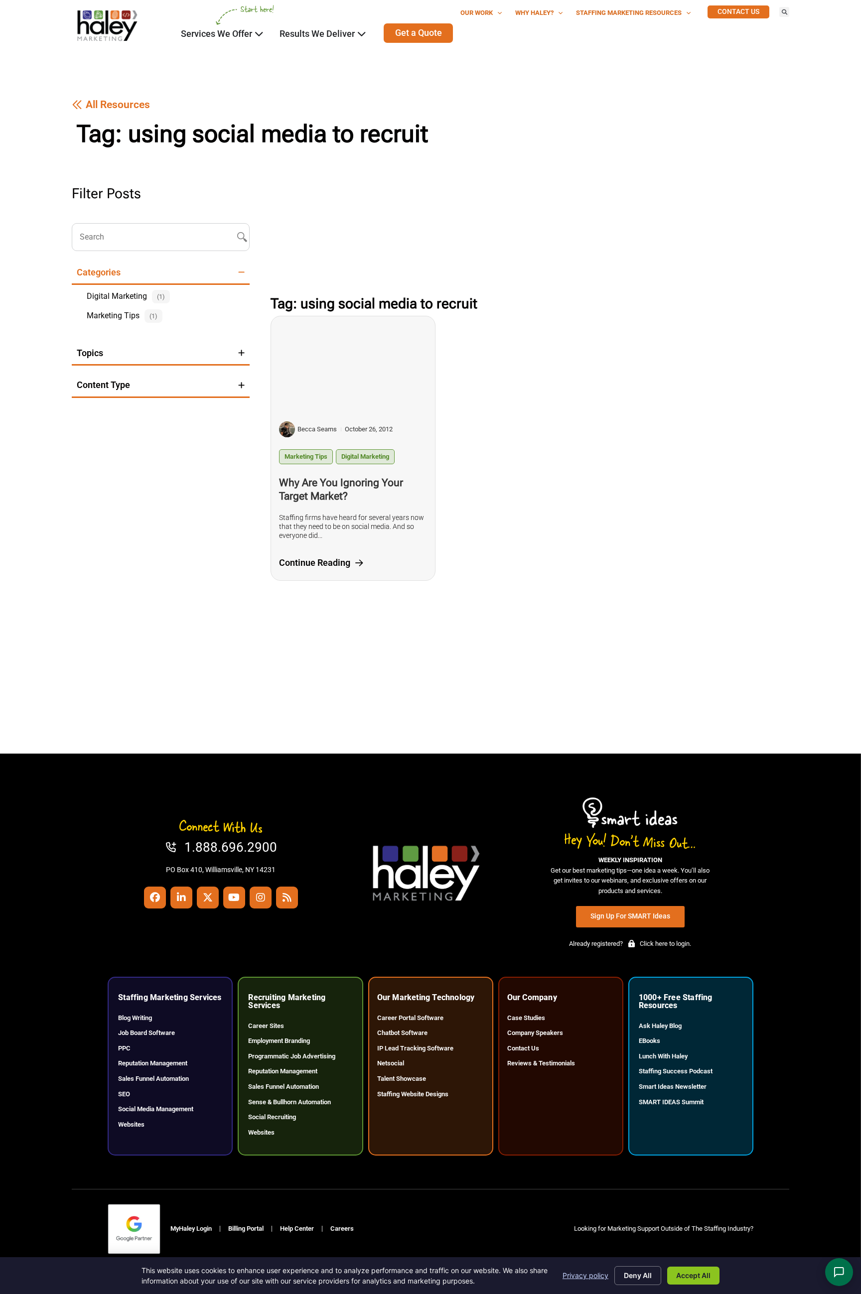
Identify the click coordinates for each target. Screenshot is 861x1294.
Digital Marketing (365, 456)
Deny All (638, 1275)
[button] (784, 12)
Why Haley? (534, 12)
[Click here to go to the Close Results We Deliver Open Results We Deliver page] (361, 33)
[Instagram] (261, 897)
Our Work (476, 12)
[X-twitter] (208, 897)
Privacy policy (585, 1275)
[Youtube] (234, 897)
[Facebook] (155, 897)
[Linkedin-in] (181, 897)
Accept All (693, 1275)
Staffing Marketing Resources (629, 12)
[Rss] (287, 897)
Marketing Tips (306, 456)
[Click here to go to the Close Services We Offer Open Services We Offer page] (259, 33)
